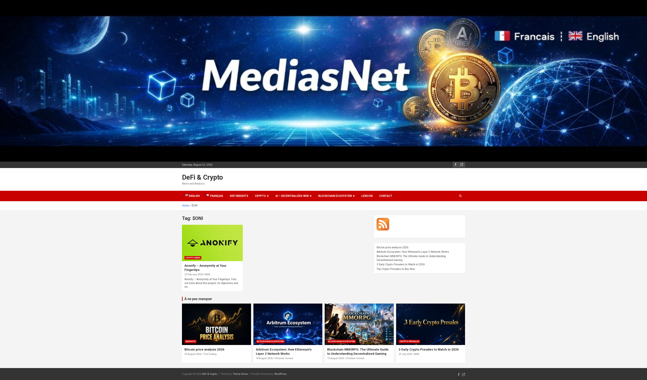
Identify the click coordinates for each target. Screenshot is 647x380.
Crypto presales (409, 341)
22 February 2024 (193, 274)
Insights (190, 341)
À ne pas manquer (198, 299)
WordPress (280, 373)
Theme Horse (240, 373)
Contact (385, 195)
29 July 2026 (405, 354)
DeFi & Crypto (202, 177)
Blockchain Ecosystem (335, 195)
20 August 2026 (192, 354)
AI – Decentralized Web (292, 195)
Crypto (260, 195)
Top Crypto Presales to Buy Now (396, 269)
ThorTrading (210, 354)
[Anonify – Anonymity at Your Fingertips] (212, 243)
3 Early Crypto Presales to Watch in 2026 (401, 264)
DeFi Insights (239, 195)
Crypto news (193, 258)
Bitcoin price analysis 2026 (392, 247)
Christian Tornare (284, 358)
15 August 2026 (335, 358)
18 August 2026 (264, 358)
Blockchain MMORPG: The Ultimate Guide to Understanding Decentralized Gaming (358, 352)
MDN (207, 274)
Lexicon (367, 195)
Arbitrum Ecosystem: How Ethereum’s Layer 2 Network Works (413, 251)
